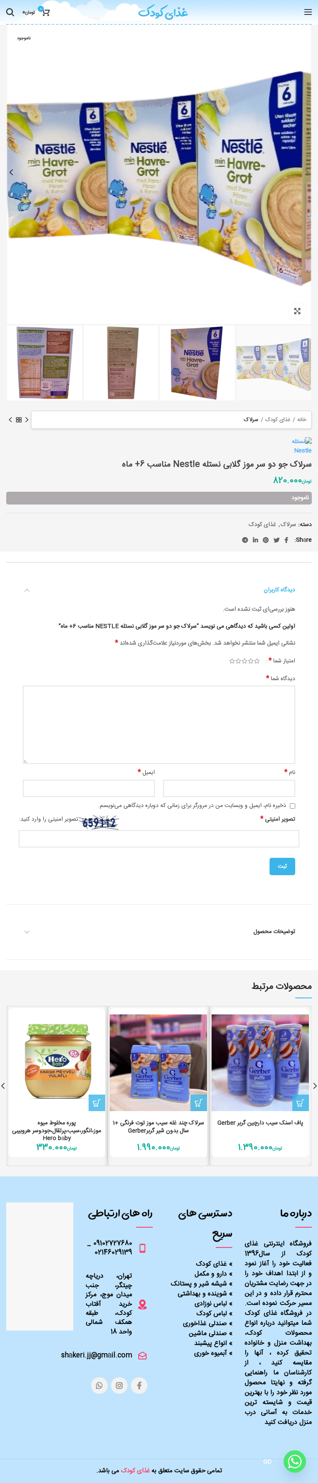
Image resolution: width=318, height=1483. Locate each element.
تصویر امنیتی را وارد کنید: (48, 819)
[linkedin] (255, 540)
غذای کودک (277, 420)
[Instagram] (119, 1385)
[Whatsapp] (295, 1461)
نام (289, 772)
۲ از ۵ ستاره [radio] (251, 661)
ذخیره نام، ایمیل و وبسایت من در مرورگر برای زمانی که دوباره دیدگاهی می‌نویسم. (192, 806)
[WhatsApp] (99, 1385)
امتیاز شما (282, 661)
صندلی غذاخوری (205, 1323)
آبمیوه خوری (210, 1353)
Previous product (27, 420)
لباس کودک (211, 1313)
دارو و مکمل (211, 1274)
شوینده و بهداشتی (202, 1294)
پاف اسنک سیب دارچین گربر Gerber (260, 1123)
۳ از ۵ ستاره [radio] (244, 661)
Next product (10, 420)
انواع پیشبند (210, 1343)
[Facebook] (286, 540)
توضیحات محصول (274, 932)
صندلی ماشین (208, 1333)
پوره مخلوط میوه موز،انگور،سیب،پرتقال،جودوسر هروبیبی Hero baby (56, 1130)
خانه (301, 420)
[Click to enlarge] (297, 311)
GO (267, 1462)
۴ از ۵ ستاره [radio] (238, 661)
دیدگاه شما (280, 678)
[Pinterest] (265, 540)
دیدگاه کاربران (279, 590)
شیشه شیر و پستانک (199, 1284)
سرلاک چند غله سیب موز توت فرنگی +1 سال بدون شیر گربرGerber (158, 1126)
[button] (300, 1103)
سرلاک (251, 420)
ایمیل (146, 772)
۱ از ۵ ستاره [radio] (257, 661)
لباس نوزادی (211, 1303)
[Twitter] (276, 540)
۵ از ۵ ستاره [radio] (232, 661)
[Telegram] (245, 540)
